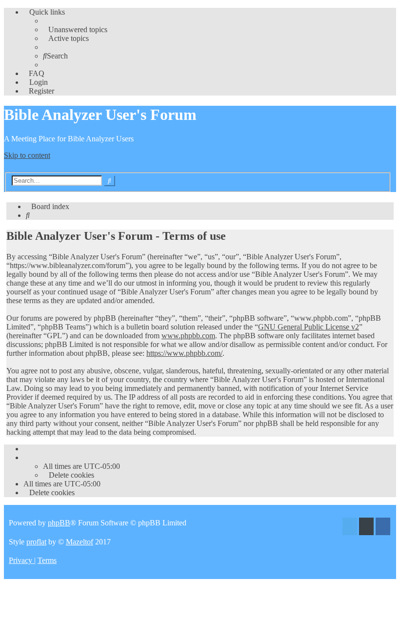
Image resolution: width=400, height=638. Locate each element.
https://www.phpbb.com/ (184, 353)
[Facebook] (383, 527)
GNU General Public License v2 (308, 327)
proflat (36, 542)
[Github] (366, 527)
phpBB (59, 523)
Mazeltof (79, 542)
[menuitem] (75, 29)
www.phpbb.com (188, 335)
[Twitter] (349, 527)
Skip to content (27, 155)
